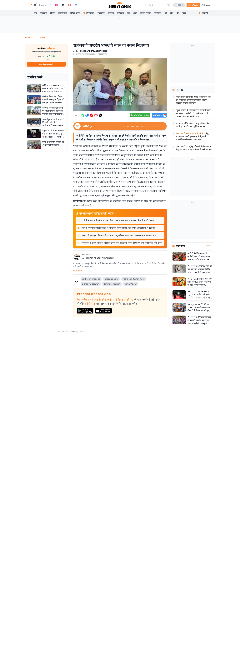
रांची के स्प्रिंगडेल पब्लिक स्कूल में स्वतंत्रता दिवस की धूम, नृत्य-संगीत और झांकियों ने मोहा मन (118, 227)
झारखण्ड (43, 13)
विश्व (184, 13)
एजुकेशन (101, 13)
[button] (120, 84)
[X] (63, 5)
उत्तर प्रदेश (62, 13)
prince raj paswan (90, 284)
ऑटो (135, 13)
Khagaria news (111, 279)
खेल (171, 13)
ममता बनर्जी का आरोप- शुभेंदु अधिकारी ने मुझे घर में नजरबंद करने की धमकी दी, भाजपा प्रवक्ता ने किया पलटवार (193, 100)
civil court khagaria (91, 279)
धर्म (165, 13)
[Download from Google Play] (85, 311)
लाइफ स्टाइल (145, 13)
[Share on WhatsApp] (82, 115)
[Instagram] (56, 5)
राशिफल (157, 13)
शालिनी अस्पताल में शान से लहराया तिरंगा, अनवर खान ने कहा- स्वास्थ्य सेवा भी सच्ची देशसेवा (118, 220)
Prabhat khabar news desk (94, 51)
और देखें (208, 246)
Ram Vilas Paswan (111, 284)
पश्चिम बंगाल (75, 13)
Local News (40, 37)
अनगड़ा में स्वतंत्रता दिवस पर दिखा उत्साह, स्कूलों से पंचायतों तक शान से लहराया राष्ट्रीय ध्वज (119, 235)
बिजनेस (111, 13)
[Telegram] (76, 5)
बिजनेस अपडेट (105, 299)
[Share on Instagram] (96, 115)
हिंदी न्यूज (91, 303)
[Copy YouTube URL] (91, 115)
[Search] (168, 5)
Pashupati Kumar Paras (134, 279)
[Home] (120, 5)
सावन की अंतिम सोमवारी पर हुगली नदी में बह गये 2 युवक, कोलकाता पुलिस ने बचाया (193, 125)
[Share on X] (100, 115)
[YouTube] (70, 5)
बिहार (52, 13)
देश (178, 13)
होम (35, 13)
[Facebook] (50, 5)
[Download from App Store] (103, 311)
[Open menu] (28, 13)
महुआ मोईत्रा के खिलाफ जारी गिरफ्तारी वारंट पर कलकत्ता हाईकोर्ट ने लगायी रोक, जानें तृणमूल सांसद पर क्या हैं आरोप (193, 113)
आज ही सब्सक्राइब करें (46, 64)
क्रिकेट (121, 299)
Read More (77, 270)
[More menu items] (188, 13)
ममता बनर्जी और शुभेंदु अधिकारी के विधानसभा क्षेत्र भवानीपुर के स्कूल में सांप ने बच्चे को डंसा (194, 148)
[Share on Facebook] (87, 115)
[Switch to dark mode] (179, 5)
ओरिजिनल (90, 13)
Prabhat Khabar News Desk (99, 257)
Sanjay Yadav (131, 284)
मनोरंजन (120, 13)
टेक (128, 13)
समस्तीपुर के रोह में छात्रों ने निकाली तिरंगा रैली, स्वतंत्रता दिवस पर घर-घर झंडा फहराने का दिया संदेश (122, 242)
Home (27, 37)
